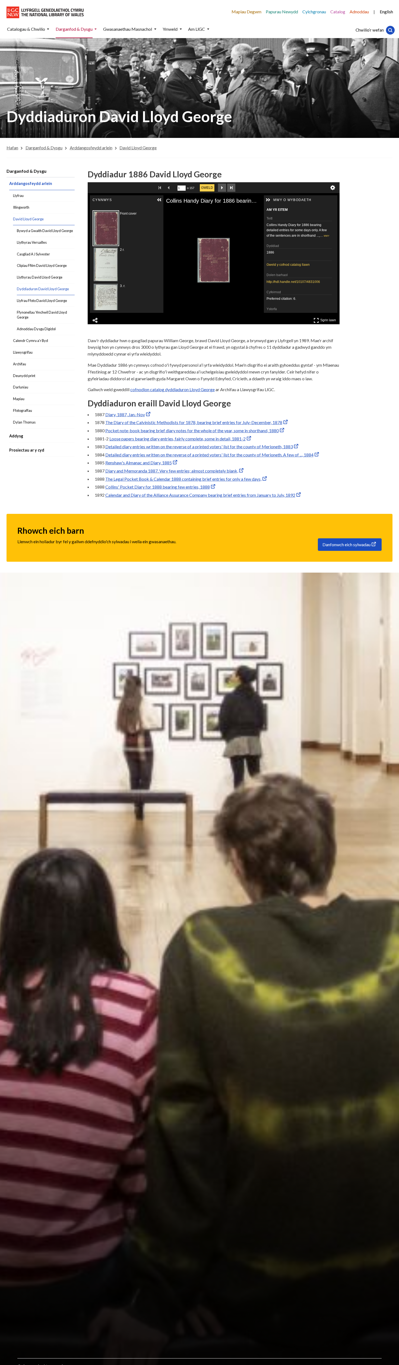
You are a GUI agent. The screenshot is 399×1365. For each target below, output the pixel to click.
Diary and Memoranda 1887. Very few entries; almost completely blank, (171, 470)
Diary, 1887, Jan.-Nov (125, 414)
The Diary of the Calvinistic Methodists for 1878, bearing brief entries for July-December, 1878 (193, 422)
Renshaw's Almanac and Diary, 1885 (138, 462)
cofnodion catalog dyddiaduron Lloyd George (172, 389)
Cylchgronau (314, 11)
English (386, 11)
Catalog (337, 11)
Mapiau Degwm (246, 11)
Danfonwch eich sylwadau (346, 544)
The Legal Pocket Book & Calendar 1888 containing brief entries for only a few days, (183, 478)
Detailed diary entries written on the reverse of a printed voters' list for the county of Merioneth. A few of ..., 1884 (209, 454)
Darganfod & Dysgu (26, 171)
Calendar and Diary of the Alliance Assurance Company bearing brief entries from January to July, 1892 (200, 495)
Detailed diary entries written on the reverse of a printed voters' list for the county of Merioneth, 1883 (199, 446)
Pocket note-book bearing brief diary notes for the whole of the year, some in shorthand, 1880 (192, 430)
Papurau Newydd (282, 11)
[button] (48, 29)
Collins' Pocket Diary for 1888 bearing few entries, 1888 (157, 486)
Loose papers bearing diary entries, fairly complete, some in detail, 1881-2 (177, 438)
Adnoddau (359, 11)
